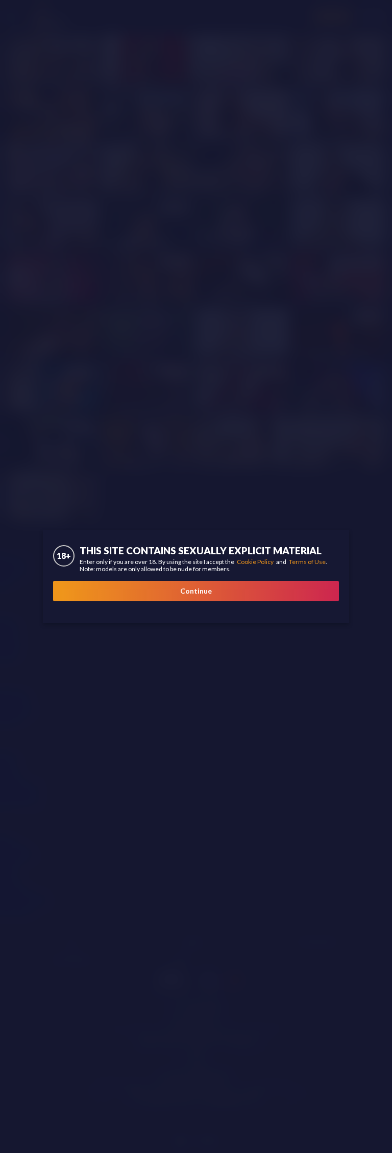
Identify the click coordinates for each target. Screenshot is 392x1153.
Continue (196, 590)
